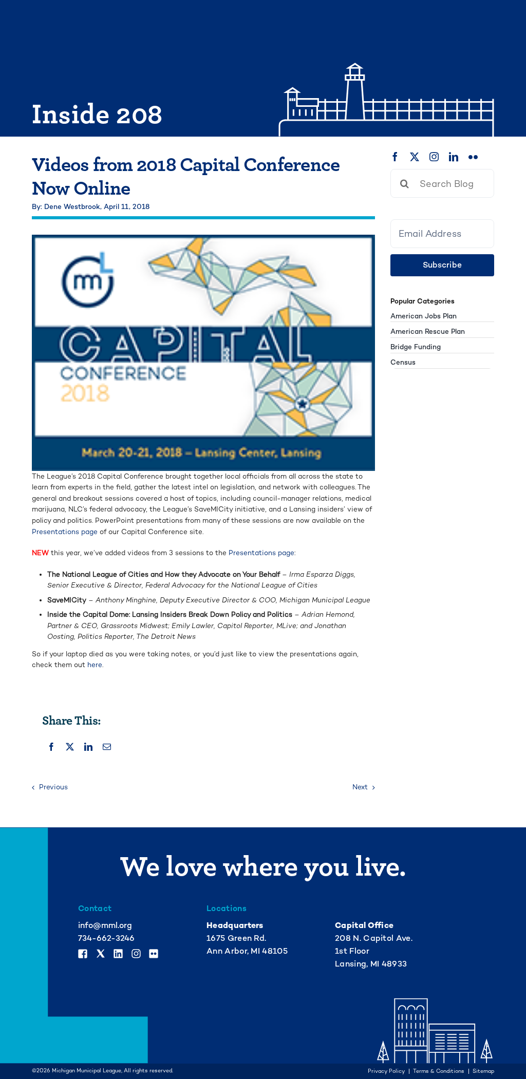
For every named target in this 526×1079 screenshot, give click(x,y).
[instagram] (434, 156)
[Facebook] (51, 746)
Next (360, 787)
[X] (70, 746)
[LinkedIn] (88, 746)
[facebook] (395, 156)
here (94, 664)
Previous (53, 787)
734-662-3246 (106, 938)
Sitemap (483, 1071)
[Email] (107, 746)
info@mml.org (105, 925)
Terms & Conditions (438, 1071)
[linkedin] (453, 156)
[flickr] (473, 156)
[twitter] (414, 156)
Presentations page (66, 531)
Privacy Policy (386, 1071)
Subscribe (442, 265)
